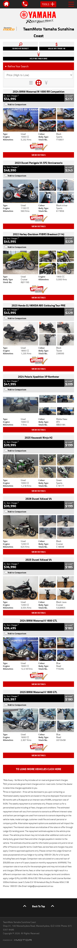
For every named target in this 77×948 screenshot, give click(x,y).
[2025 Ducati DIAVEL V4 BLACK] (38, 527)
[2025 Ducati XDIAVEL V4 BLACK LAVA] (38, 588)
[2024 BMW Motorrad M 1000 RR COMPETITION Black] (38, 120)
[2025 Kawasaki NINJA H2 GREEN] (38, 466)
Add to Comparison (17, 104)
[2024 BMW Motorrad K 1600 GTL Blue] (38, 649)
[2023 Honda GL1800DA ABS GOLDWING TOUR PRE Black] (38, 333)
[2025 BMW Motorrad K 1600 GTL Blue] (38, 720)
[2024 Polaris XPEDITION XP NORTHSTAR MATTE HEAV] (38, 405)
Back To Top (38, 906)
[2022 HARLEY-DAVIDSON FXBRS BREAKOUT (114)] (38, 262)
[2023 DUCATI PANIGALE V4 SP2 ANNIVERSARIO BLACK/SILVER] (38, 191)
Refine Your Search (17, 66)
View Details (39, 155)
